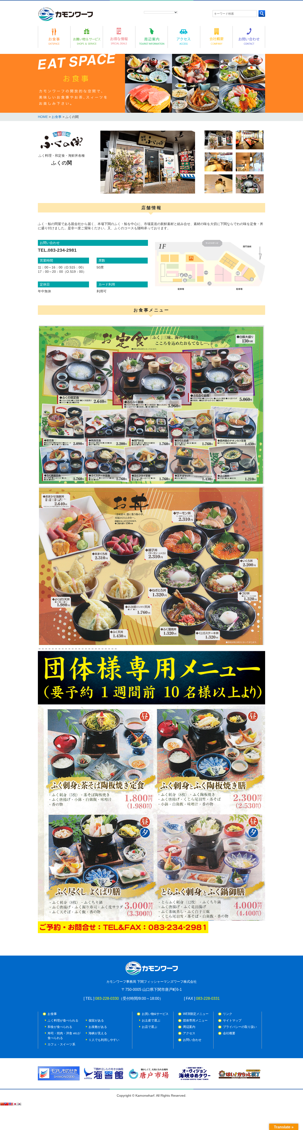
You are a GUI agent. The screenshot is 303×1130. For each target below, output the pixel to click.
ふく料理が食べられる (63, 1020)
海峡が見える (98, 1033)
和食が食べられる (60, 1027)
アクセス (189, 1033)
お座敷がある (98, 1027)
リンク (227, 1014)
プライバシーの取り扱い (240, 1027)
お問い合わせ (192, 1040)
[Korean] (19, 1104)
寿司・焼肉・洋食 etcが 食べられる (64, 1035)
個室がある (96, 1020)
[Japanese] (15, 1104)
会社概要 (229, 1033)
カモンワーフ (65, 14)
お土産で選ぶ (151, 1020)
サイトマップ (232, 1020)
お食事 (57, 117)
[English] (11, 1104)
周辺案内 (189, 1027)
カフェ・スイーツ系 (61, 1044)
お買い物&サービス (155, 1014)
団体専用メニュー (195, 1020)
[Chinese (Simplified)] (2, 1104)
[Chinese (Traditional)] (6, 1104)
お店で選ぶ (149, 1027)
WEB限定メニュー (196, 1014)
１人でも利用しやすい (104, 1040)
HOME (43, 117)
